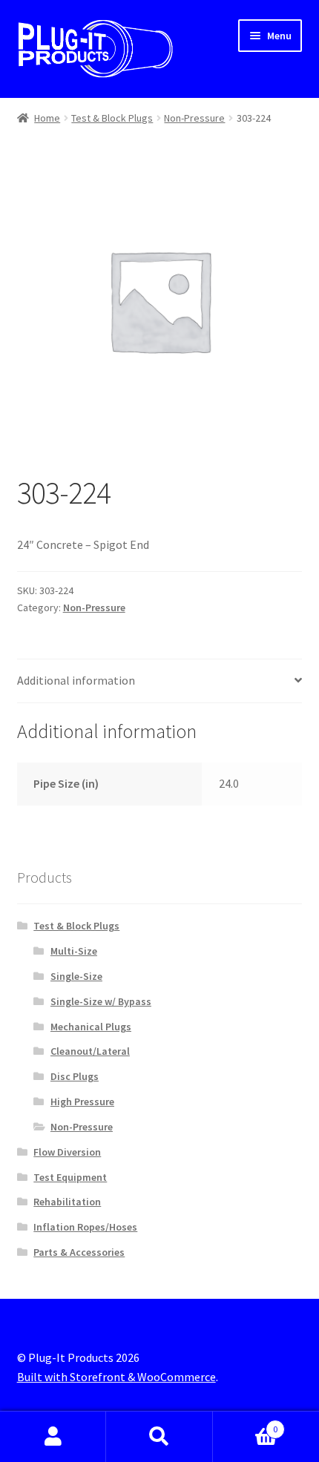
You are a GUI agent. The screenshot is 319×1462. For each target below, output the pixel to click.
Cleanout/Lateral (90, 1051)
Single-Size (76, 976)
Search (159, 1437)
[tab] (160, 681)
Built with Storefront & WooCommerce (116, 1376)
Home (47, 118)
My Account (53, 1437)
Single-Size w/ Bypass (100, 1001)
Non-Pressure (194, 118)
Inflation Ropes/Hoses (85, 1227)
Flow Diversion (67, 1152)
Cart (245, 1424)
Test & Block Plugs (112, 118)
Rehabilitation (67, 1201)
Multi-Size (73, 951)
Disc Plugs (74, 1076)
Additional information (76, 680)
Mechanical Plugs (90, 1026)
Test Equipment (70, 1177)
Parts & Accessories (79, 1252)
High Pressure (82, 1101)
